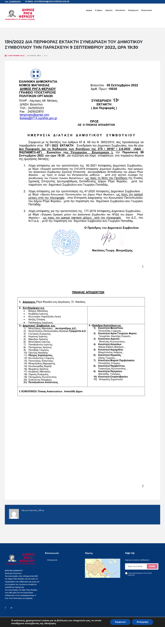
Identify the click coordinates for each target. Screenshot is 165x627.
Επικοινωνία (146, 10)
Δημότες (109, 10)
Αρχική (89, 10)
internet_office (35, 55)
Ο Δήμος (98, 10)
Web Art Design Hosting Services (87, 619)
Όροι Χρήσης (50, 619)
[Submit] (152, 566)
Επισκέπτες (120, 10)
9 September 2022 (16, 55)
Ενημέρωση (133, 10)
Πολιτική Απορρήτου (64, 619)
